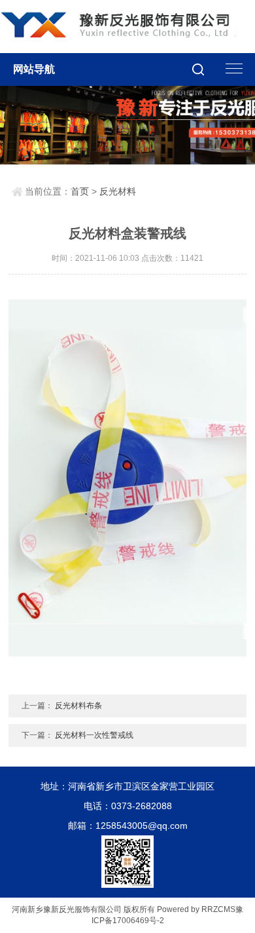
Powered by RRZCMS (195, 909)
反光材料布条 (78, 705)
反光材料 (117, 191)
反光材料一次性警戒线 (94, 735)
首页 (80, 191)
